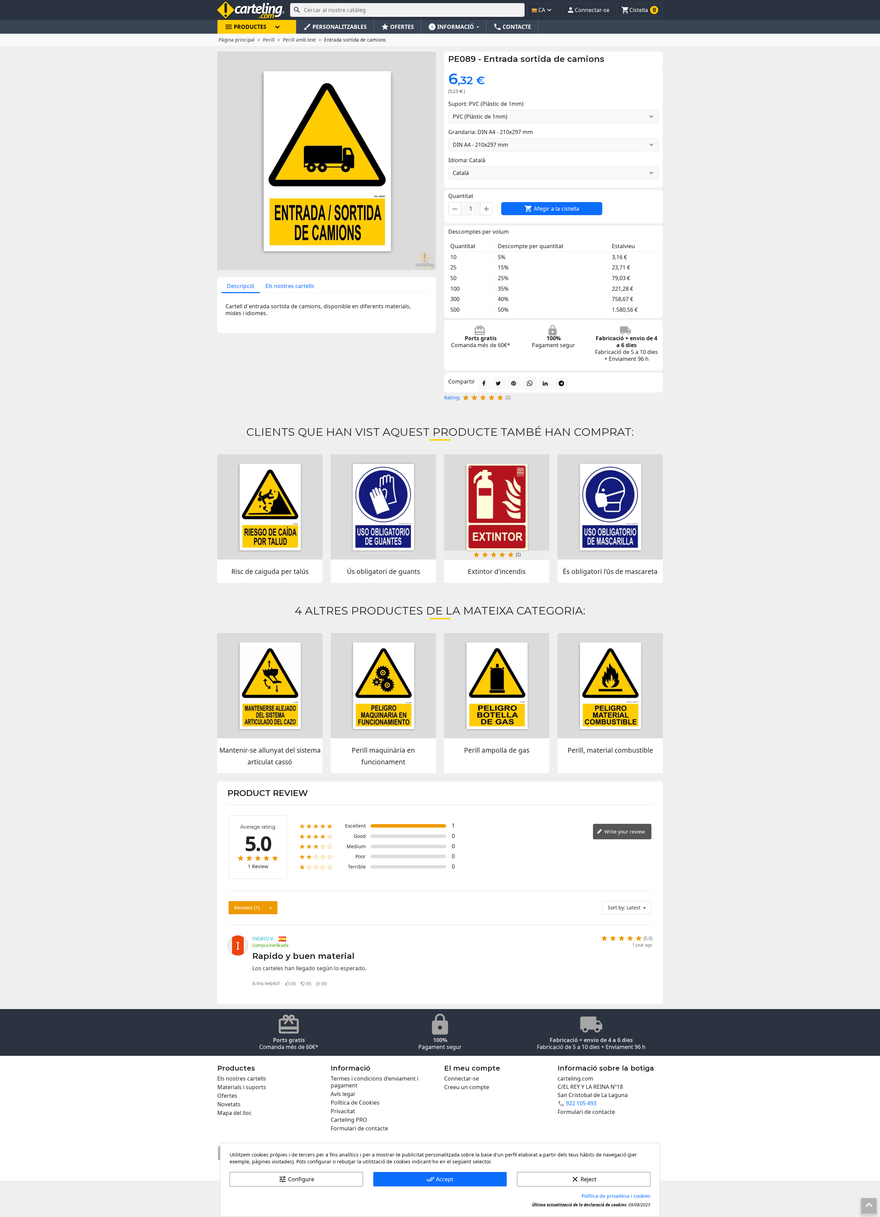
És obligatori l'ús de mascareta (610, 571)
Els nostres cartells (289, 286)
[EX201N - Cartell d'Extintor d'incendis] (496, 507)
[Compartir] (484, 383)
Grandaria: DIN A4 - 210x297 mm (490, 132)
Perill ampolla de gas (496, 750)
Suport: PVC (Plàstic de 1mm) (486, 103)
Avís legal (343, 1094)
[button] (588, 9)
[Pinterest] (514, 383)
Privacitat (343, 1111)
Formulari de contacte (359, 1128)
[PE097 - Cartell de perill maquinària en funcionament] (383, 685)
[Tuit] (498, 383)
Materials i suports (241, 1087)
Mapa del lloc (234, 1113)
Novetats (229, 1104)
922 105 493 (581, 1103)
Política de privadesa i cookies (616, 1196)
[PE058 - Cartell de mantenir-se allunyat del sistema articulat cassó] (269, 685)
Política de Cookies (355, 1102)
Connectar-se (461, 1078)
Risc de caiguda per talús (270, 571)
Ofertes (227, 1095)
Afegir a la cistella (551, 208)
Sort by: (616, 907)
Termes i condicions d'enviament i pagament (374, 1082)
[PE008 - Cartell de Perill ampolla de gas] (496, 685)
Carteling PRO (349, 1120)
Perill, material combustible (610, 750)
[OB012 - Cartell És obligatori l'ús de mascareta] (610, 507)
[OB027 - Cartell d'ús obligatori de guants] (383, 507)
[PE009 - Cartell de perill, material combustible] (610, 685)
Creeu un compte (466, 1087)
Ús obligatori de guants (383, 571)
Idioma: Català (466, 160)
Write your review (624, 831)
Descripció (240, 286)
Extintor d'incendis (497, 571)
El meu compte (472, 1068)
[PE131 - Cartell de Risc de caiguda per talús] (269, 507)
